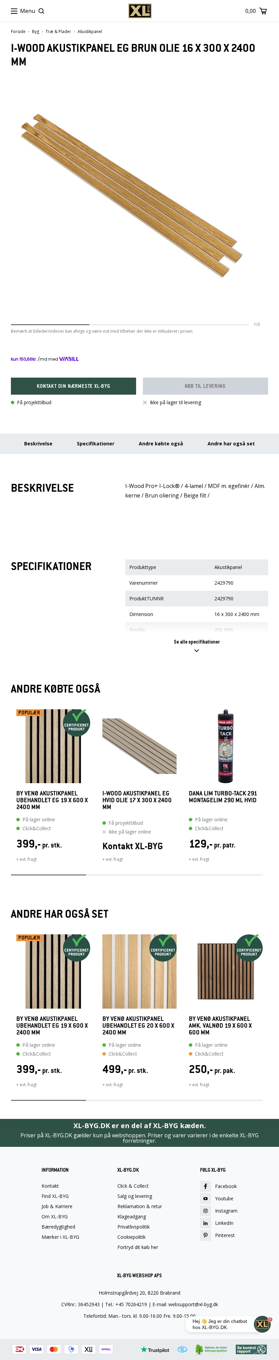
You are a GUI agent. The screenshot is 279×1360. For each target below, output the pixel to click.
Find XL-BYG (55, 1196)
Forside (18, 31)
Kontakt (50, 1186)
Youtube (224, 1198)
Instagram (226, 1210)
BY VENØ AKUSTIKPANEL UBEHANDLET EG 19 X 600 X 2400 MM (52, 800)
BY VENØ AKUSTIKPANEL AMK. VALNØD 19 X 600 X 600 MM (220, 1025)
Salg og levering (134, 1196)
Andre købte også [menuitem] (161, 443)
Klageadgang (131, 1216)
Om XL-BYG (55, 1216)
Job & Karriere (57, 1206)
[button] (73, 386)
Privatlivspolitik (133, 1226)
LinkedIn (224, 1223)
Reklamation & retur (139, 1206)
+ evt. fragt (26, 859)
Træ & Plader (58, 31)
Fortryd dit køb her (137, 1247)
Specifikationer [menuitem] (95, 443)
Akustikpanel (90, 31)
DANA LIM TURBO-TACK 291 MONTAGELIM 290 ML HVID (223, 797)
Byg (35, 31)
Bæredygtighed (58, 1226)
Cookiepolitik (131, 1237)
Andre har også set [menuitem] (231, 443)
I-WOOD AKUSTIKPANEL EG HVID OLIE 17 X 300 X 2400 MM (136, 800)
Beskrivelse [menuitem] (38, 443)
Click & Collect (133, 1186)
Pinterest (225, 1235)
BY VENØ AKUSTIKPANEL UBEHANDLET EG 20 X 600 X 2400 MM (138, 1025)
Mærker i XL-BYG (60, 1237)
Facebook (226, 1186)
